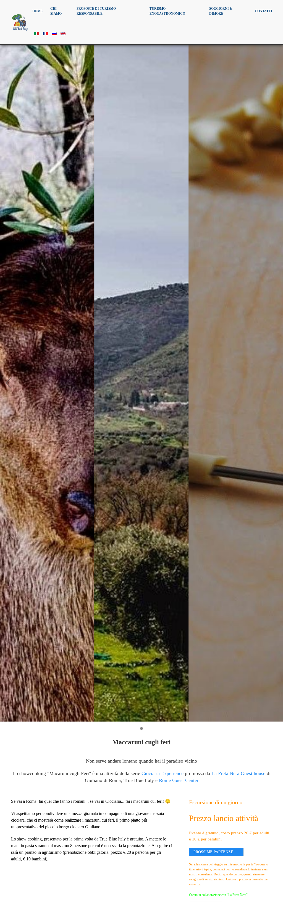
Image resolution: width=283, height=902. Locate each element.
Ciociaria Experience (163, 773)
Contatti (263, 11)
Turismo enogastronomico (167, 11)
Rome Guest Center (178, 780)
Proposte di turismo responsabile (96, 11)
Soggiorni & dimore (220, 11)
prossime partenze (213, 852)
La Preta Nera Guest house (238, 773)
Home (37, 11)
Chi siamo (56, 11)
